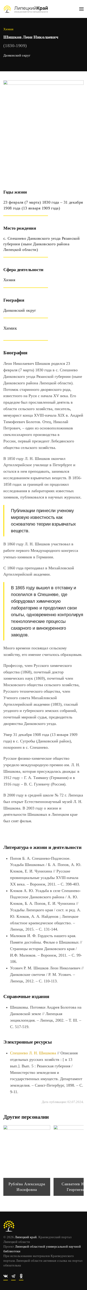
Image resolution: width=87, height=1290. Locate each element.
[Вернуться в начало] (25, 9)
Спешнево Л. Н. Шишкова (33, 1053)
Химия (8, 29)
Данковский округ (17, 55)
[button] (81, 9)
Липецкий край (26, 1237)
